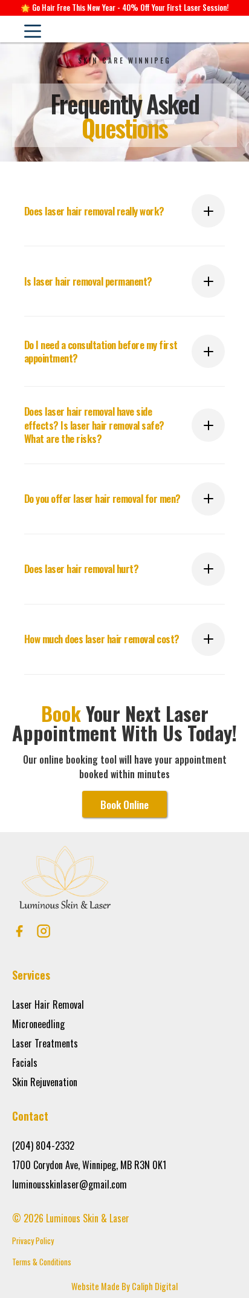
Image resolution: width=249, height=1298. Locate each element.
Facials (24, 1062)
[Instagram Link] (43, 931)
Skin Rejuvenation (44, 1082)
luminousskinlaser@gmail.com (72, 1184)
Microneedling (38, 1024)
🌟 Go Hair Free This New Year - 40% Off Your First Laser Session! (124, 7)
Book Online (124, 804)
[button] (32, 29)
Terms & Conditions (41, 1262)
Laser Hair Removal (48, 1004)
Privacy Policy (33, 1241)
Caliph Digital (155, 1286)
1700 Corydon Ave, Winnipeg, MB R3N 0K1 (89, 1165)
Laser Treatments (45, 1043)
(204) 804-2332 (43, 1145)
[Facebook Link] (19, 931)
